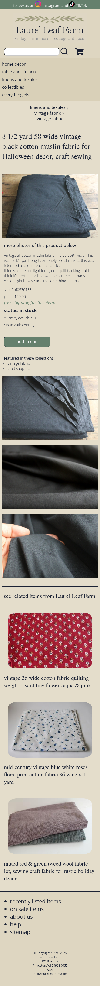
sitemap (20, 932)
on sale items (27, 909)
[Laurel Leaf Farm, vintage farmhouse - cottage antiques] (50, 28)
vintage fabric (47, 113)
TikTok (81, 5)
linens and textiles (20, 79)
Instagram (51, 5)
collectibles (13, 87)
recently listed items (35, 901)
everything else (17, 94)
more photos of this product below (40, 245)
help (15, 924)
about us (21, 916)
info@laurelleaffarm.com (50, 974)
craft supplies (19, 368)
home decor (14, 64)
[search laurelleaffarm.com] (65, 52)
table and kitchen (19, 72)
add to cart (27, 341)
